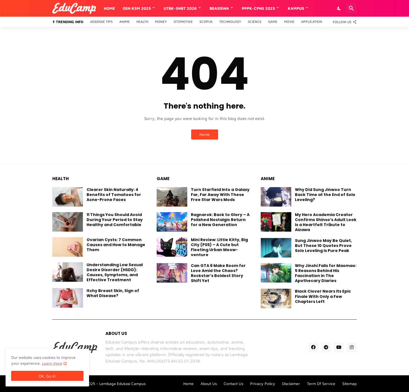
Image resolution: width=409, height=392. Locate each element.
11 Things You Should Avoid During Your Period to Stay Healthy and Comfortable (115, 219)
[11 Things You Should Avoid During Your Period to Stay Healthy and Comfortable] (67, 222)
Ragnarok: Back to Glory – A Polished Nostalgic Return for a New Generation (220, 219)
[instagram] (352, 347)
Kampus (296, 8)
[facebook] (313, 347)
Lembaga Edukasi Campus (122, 383)
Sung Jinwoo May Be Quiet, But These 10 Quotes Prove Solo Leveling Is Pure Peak (323, 245)
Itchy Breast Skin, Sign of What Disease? (113, 293)
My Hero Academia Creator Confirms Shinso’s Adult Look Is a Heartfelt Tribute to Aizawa (325, 222)
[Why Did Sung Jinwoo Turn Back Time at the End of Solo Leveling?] (276, 197)
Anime (124, 21)
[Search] (351, 8)
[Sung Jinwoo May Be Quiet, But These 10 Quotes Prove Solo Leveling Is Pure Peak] (276, 248)
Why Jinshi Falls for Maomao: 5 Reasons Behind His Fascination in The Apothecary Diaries (325, 273)
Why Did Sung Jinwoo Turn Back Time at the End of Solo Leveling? (325, 194)
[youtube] (339, 347)
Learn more (52, 363)
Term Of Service (321, 383)
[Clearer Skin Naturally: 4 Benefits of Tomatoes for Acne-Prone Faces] (67, 197)
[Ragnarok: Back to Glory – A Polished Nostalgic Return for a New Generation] (172, 222)
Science (255, 21)
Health (142, 21)
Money (161, 21)
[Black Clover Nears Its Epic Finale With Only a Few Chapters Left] (276, 298)
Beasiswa (219, 8)
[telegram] (326, 347)
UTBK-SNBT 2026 (180, 8)
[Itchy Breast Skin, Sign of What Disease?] (67, 298)
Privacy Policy (262, 383)
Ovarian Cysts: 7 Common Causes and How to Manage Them (116, 245)
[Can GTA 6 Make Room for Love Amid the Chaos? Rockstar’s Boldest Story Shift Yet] (172, 273)
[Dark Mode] (339, 8)
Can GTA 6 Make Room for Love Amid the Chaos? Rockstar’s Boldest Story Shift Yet (218, 273)
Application (311, 21)
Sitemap (349, 383)
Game (272, 21)
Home (109, 8)
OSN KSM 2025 (137, 8)
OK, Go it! (47, 376)
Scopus (206, 21)
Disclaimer (291, 383)
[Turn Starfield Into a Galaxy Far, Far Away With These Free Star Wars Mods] (172, 197)
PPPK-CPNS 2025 (258, 8)
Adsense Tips (101, 21)
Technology (230, 21)
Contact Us (233, 383)
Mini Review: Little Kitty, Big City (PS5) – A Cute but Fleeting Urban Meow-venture (219, 247)
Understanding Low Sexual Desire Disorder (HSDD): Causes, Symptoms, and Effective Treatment (115, 272)
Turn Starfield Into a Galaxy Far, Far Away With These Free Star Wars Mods (220, 194)
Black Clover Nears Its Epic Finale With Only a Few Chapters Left (323, 296)
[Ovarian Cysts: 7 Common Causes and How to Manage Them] (67, 247)
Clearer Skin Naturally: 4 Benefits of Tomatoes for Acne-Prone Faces (114, 194)
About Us (209, 383)
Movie (289, 21)
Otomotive (183, 21)
